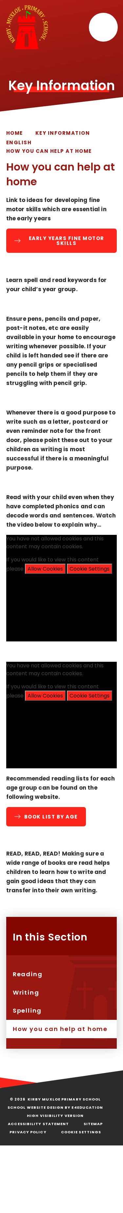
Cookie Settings (90, 569)
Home (14, 133)
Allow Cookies (45, 569)
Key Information (62, 133)
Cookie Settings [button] (81, 1132)
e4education (87, 1107)
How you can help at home (49, 151)
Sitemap (93, 1123)
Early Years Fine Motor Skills (66, 241)
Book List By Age (51, 816)
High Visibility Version (55, 1115)
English (19, 142)
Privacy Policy (28, 1132)
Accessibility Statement (38, 1123)
